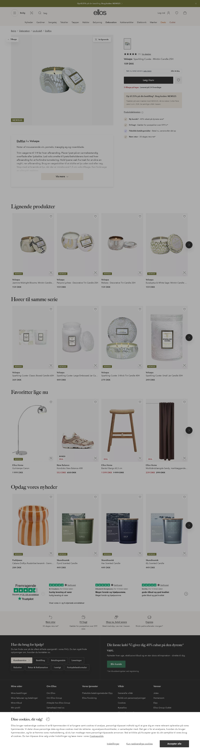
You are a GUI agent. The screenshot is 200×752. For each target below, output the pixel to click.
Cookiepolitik (97, 736)
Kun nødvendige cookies (139, 743)
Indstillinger (113, 743)
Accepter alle (174, 743)
